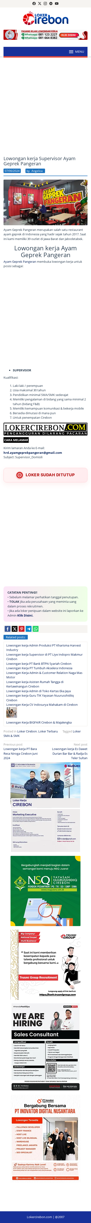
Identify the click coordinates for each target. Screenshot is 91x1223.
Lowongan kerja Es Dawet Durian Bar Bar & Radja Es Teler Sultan (70, 751)
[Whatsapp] (35, 629)
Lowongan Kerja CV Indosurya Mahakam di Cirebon (42, 704)
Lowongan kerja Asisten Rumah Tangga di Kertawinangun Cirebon (34, 684)
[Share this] (7, 629)
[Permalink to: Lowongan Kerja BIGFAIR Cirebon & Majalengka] (11, 713)
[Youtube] (57, 3)
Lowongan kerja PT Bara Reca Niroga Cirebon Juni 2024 (21, 751)
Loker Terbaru (48, 731)
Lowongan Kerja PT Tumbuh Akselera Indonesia (39, 668)
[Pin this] (21, 629)
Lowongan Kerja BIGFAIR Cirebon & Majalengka (39, 722)
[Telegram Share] (29, 629)
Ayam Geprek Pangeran (20, 261)
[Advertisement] (45, 106)
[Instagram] (45, 3)
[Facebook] (34, 3)
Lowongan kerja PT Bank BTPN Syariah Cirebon (38, 663)
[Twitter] (39, 3)
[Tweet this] (15, 629)
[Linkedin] (51, 3)
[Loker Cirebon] (45, 19)
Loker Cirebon (27, 731)
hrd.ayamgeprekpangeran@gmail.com (33, 453)
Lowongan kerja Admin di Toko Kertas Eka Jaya (38, 691)
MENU (79, 51)
